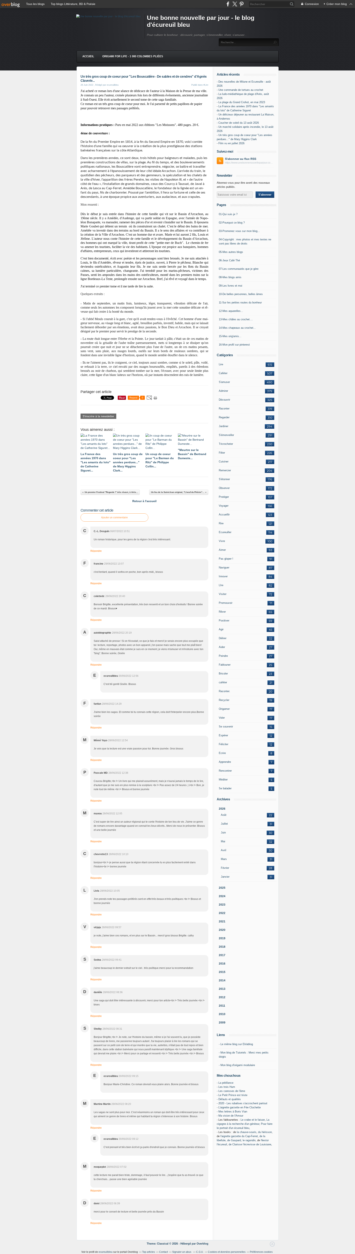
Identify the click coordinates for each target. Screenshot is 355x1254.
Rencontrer (225, 770)
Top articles (148, 1252)
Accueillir (224, 514)
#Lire (205, 85)
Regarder (224, 417)
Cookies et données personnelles (227, 1252)
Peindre (223, 655)
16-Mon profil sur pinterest (234, 344)
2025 (222, 887)
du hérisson (265, 1132)
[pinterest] (241, 4)
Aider (222, 647)
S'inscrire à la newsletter (98, 416)
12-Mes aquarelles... (231, 310)
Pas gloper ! (226, 558)
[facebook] (228, 4)
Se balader (225, 788)
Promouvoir (225, 602)
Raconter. (224, 691)
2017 (222, 955)
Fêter (222, 452)
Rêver (222, 611)
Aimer (222, 549)
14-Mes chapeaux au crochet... (237, 327)
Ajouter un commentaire (114, 517)
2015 (222, 972)
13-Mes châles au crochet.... (236, 319)
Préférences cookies (261, 1252)
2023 (222, 904)
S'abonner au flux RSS (240, 158)
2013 (222, 988)
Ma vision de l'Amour (230, 1115)
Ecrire (222, 753)
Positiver (224, 620)
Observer (224, 488)
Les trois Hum (226, 1086)
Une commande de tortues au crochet (240, 89)
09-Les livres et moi (230, 285)
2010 (222, 1014)
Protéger (224, 496)
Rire (221, 523)
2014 (222, 980)
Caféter (223, 373)
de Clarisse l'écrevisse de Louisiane (250, 1144)
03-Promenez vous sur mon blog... (239, 231)
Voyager (223, 505)
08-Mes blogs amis (230, 277)
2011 (222, 1005)
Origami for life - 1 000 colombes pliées (132, 56)
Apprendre (225, 761)
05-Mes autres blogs (231, 252)
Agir (221, 629)
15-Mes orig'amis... (230, 336)
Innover (223, 576)
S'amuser (224, 382)
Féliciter (223, 744)
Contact (163, 1252)
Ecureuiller (225, 532)
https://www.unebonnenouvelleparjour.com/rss (249, 162)
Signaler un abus (182, 1252)
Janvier (225, 876)
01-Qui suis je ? (228, 214)
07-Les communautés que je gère (238, 268)
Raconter (224, 408)
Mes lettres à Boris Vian (232, 1111)
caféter (223, 682)
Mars (224, 859)
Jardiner (223, 426)
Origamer (224, 708)
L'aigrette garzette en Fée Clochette (239, 1107)
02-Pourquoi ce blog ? (232, 222)
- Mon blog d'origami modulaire (237, 1065)
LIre (221, 585)
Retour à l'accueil (144, 501)
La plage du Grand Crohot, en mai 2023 (241, 102)
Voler (222, 717)
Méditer (223, 779)
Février (225, 867)
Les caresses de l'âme (231, 1091)
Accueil (88, 56)
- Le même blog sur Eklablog (236, 1044)
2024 (222, 896)
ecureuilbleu (106, 1252)
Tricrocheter (226, 443)
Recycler (224, 700)
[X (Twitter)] (234, 4)
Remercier (225, 470)
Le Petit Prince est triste (232, 1095)
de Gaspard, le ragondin (241, 1140)
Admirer (223, 390)
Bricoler (223, 673)
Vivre (222, 541)
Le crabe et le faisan (253, 1119)
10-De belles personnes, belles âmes (241, 294)
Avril (223, 850)
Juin (223, 832)
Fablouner (225, 664)
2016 (222, 963)
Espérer (223, 735)
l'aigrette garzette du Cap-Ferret (239, 1136)
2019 (222, 938)
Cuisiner (223, 461)
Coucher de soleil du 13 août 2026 (238, 122)
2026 (222, 808)
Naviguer (224, 567)
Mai (223, 841)
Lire (221, 364)
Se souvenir (226, 726)
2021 (222, 921)
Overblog (202, 1243)
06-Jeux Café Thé (229, 260)
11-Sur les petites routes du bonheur (240, 302)
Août (223, 814)
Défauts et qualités (229, 1099)
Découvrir (224, 399)
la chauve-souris (246, 1132)
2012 (222, 997)
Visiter (222, 594)
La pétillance (225, 1082)
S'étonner (224, 479)
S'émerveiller (226, 435)
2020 (222, 929)
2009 (222, 1022)
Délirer (222, 638)
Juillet (224, 823)
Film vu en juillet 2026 (231, 143)
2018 (222, 946)
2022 (222, 913)
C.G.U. (200, 1252)
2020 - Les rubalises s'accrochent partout (242, 1103)
